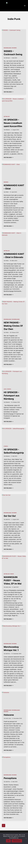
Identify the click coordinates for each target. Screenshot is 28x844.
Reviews (14, 47)
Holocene (9, 715)
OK (8, 841)
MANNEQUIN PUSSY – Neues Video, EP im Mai (12, 580)
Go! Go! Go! (10, 516)
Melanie (8, 129)
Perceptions (10, 778)
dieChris (8, 519)
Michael (8, 57)
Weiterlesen (8, 91)
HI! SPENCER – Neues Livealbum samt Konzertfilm (13, 123)
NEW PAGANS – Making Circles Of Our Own (13, 325)
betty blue (8, 587)
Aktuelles (7, 116)
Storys (9, 389)
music (12, 573)
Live (5, 389)
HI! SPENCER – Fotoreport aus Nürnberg (11, 395)
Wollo (7, 192)
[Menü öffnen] (24, 5)
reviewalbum (7, 47)
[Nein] (26, 838)
